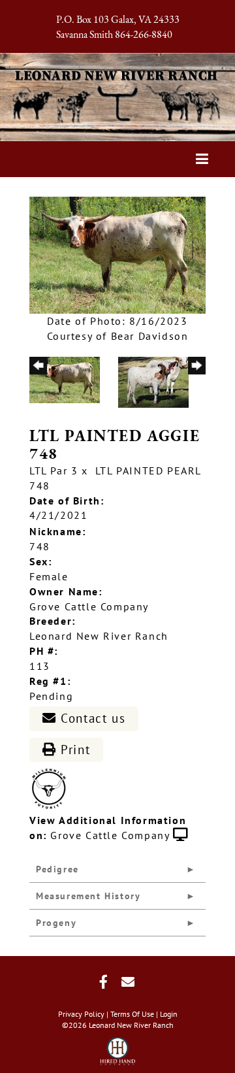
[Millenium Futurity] (52, 788)
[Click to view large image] (117, 254)
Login (169, 1014)
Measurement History (88, 896)
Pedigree (57, 869)
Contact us (91, 718)
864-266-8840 (143, 35)
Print (74, 749)
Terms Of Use (132, 1014)
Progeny (56, 923)
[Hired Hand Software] (118, 1047)
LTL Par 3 (53, 470)
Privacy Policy (81, 1014)
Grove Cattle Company (109, 835)
